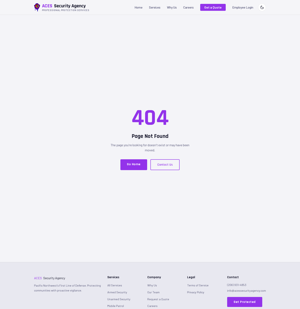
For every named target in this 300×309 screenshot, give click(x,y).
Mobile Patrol (115, 306)
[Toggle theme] (262, 7)
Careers (188, 7)
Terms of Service (198, 285)
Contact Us (165, 165)
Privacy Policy (195, 292)
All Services (114, 285)
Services (154, 7)
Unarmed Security (118, 299)
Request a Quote (158, 299)
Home (138, 7)
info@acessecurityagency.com (246, 290)
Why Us (172, 7)
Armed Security (117, 292)
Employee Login (242, 7)
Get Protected (245, 302)
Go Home (134, 164)
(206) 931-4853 (236, 285)
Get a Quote (213, 7)
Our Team (153, 292)
